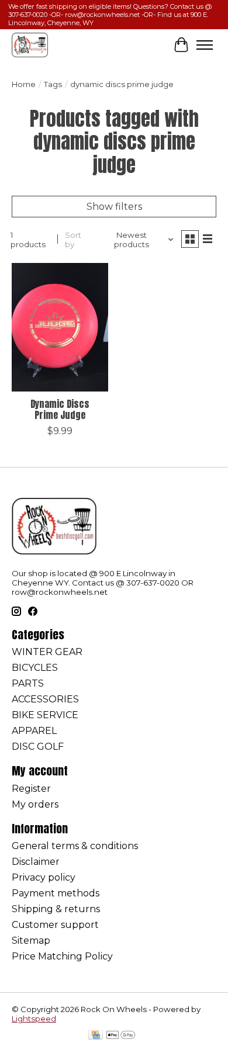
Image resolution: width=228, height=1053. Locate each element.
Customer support (55, 924)
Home (24, 84)
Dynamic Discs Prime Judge (59, 409)
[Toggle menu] (204, 45)
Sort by (73, 239)
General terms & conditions (75, 845)
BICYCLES (35, 667)
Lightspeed (34, 1018)
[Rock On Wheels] (30, 45)
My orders (35, 804)
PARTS (28, 683)
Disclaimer (36, 861)
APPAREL (34, 730)
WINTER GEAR (47, 651)
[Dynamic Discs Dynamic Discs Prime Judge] (60, 327)
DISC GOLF (38, 746)
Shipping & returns (56, 909)
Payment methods (55, 893)
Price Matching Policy (62, 956)
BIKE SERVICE (45, 715)
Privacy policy (43, 877)
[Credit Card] (95, 1035)
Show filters (114, 206)
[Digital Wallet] (120, 1035)
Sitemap (31, 940)
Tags (53, 84)
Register (31, 788)
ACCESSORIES (45, 699)
